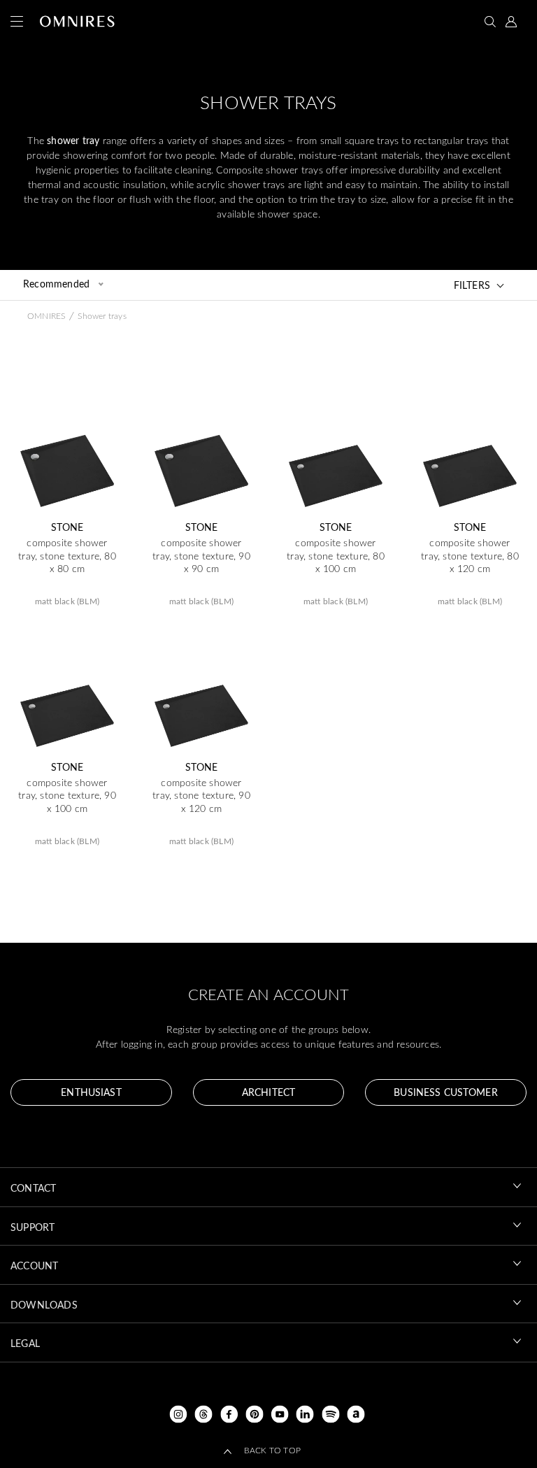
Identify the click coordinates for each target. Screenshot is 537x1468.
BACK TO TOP (272, 1449)
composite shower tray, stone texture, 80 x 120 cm (470, 555)
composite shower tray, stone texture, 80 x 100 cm (336, 555)
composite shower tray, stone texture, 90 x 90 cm (201, 555)
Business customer (445, 1092)
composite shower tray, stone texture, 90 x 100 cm (67, 795)
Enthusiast (91, 1092)
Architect (268, 1092)
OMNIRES (46, 315)
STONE (67, 527)
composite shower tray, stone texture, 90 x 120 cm (201, 795)
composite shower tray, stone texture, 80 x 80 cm (67, 555)
